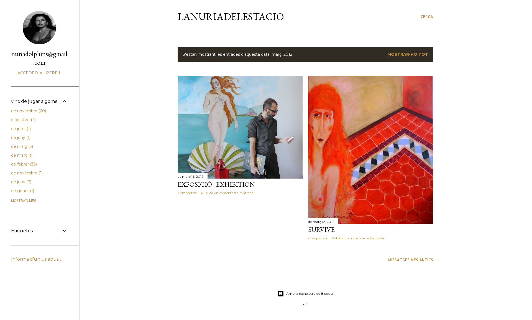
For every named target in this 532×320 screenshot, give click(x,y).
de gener (22, 190)
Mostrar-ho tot (407, 54)
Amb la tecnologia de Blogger (310, 293)
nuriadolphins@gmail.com (39, 58)
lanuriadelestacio (231, 16)
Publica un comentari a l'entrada (227, 193)
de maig (21, 146)
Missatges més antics (410, 259)
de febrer (23, 164)
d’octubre (23, 119)
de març (21, 155)
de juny (20, 137)
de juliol (20, 128)
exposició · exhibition (216, 184)
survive (321, 229)
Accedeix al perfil (39, 72)
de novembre (28, 110)
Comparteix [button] (187, 193)
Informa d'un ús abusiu (37, 259)
